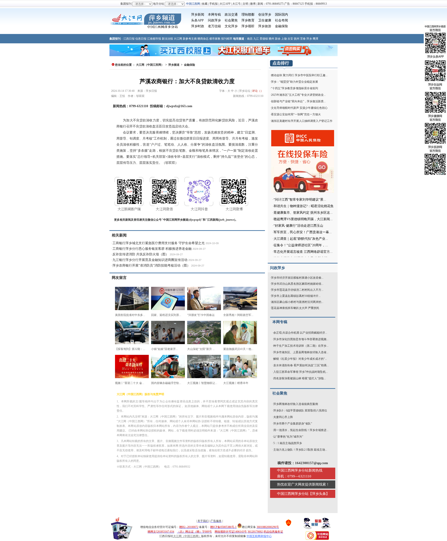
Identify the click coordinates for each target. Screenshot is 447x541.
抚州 (296, 38)
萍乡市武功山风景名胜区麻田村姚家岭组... (297, 283)
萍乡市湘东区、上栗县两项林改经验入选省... (300, 352)
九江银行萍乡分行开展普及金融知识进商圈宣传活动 (149, 260)
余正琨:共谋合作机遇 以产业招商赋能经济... (300, 332)
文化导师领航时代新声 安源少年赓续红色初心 (299, 108)
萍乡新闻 (197, 14)
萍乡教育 (247, 20)
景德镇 (264, 38)
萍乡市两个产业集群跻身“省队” (292, 423)
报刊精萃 (226, 38)
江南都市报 (154, 38)
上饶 (284, 38)
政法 (228, 14)
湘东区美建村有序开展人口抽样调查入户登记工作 (301, 121)
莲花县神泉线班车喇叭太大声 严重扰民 (295, 308)
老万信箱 (214, 26)
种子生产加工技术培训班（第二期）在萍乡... (300, 345)
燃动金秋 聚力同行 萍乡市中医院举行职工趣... (299, 75)
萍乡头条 (319, 494)
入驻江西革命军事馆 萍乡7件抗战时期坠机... (300, 371)
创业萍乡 (264, 14)
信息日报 (140, 38)
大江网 (178, 38)
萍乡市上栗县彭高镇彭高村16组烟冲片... (296, 296)
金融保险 (281, 26)
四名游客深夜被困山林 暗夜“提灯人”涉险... (299, 378)
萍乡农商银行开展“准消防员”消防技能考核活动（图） (151, 265)
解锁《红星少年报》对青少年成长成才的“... (300, 358)
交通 (234, 14)
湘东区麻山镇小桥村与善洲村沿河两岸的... (297, 302)
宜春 (303, 38)
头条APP (197, 20)
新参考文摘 (190, 38)
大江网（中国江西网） (150, 64)
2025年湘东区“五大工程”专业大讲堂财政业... (298, 94)
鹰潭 (315, 38)
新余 (278, 38)
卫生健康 (264, 20)
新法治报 (167, 38)
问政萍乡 (214, 20)
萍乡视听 (247, 26)
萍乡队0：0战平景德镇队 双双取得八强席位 (300, 410)
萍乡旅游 (264, 26)
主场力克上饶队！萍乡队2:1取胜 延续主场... (300, 449)
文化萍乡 (231, 26)
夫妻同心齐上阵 (283, 417)
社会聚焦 (231, 20)
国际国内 (281, 14)
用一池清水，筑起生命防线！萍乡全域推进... (300, 430)
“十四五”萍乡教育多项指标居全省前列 (294, 88)
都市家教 (214, 38)
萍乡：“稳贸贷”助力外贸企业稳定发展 (294, 81)
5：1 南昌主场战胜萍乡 (287, 443)
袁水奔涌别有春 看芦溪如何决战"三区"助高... (301, 365)
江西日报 (129, 38)
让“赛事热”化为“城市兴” (288, 436)
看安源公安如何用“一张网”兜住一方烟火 (296, 114)
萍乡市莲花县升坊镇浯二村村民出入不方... (297, 289)
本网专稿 (214, 14)
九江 (256, 38)
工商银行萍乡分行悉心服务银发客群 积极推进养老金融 (152, 248)
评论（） (257, 90)
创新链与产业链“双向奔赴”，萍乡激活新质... (298, 101)
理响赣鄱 (247, 14)
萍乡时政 (197, 26)
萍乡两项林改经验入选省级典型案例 (295, 404)
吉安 (290, 38)
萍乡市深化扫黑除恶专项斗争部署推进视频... (300, 339)
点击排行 (280, 63)
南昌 (250, 38)
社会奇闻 (281, 20)
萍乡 (309, 38)
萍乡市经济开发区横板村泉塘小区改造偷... (297, 277)
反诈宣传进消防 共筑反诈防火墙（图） (140, 254)
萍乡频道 (173, 64)
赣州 (271, 38)
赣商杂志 (203, 38)
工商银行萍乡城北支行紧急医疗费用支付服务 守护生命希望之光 (158, 243)
